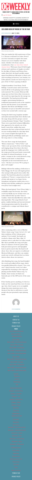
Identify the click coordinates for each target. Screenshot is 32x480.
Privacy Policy (16, 326)
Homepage (16, 419)
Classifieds (16, 408)
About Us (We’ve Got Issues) (16, 331)
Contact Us (16, 320)
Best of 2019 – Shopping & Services (17, 367)
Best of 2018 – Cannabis (17, 345)
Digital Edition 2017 (17, 416)
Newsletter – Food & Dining (17, 438)
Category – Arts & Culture (16, 391)
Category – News (16, 405)
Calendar (16, 374)
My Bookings (17, 382)
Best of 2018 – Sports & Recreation (17, 353)
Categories (17, 376)
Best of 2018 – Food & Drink (17, 347)
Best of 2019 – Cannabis (17, 362)
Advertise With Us (16, 334)
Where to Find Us (16, 470)
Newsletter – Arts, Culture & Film (17, 427)
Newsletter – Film (17, 436)
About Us (16, 316)
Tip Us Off (16, 464)
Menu (17, 23)
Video (16, 467)
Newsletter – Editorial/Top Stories (17, 430)
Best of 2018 (16, 339)
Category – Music (16, 402)
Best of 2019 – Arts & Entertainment (16, 359)
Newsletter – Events (17, 433)
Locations (16, 379)
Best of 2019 (16, 356)
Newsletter (16, 422)
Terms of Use (16, 323)
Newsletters (16, 425)
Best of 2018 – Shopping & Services (17, 350)
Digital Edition (16, 413)
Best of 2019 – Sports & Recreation (17, 370)
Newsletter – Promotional (17, 444)
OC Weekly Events (16, 447)
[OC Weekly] (6, 15)
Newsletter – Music (17, 441)
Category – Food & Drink (16, 399)
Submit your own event (16, 459)
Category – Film (16, 396)
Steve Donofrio (6, 33)
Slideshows (16, 453)
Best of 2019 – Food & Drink (17, 364)
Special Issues (16, 456)
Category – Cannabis (16, 393)
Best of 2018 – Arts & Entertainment (16, 342)
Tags (17, 384)
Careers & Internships (16, 388)
